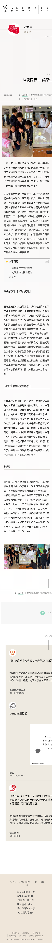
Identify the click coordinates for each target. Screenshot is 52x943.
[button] (20, 882)
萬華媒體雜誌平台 (36, 936)
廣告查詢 (12, 935)
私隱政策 (26, 933)
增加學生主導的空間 (22, 268)
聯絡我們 (22, 936)
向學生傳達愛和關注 (22, 272)
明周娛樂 (15, 933)
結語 (14, 276)
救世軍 (25, 95)
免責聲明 (36, 933)
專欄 (48, 74)
